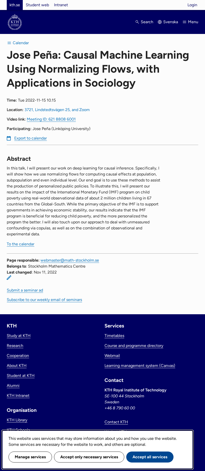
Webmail (112, 355)
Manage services (30, 457)
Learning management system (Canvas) (139, 365)
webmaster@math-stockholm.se (69, 260)
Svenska (170, 21)
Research (15, 345)
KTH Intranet (18, 395)
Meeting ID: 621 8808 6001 (51, 119)
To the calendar (20, 244)
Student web (37, 4)
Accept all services (149, 457)
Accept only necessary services (89, 457)
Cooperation (18, 355)
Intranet (61, 4)
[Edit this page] (9, 277)
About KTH (16, 365)
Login (192, 4)
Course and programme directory (133, 345)
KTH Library (17, 420)
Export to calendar (30, 138)
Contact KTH (116, 422)
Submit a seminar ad (25, 290)
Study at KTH (18, 335)
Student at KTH (20, 375)
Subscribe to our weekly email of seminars (44, 299)
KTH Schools (18, 430)
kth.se (15, 4)
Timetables (114, 335)
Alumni (13, 385)
